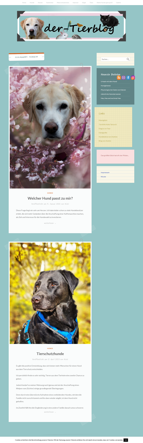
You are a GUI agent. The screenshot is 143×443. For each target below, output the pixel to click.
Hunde (32, 2)
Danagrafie (103, 133)
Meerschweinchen (63, 2)
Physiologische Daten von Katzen (113, 90)
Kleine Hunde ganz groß (104, 2)
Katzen (40, 2)
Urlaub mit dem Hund (109, 81)
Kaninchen (49, 2)
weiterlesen (50, 223)
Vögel (84, 2)
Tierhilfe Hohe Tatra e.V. (108, 124)
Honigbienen (106, 86)
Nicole (103, 177)
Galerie (118, 2)
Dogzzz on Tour (104, 129)
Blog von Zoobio (105, 141)
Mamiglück (103, 120)
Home (24, 2)
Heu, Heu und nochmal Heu (111, 98)
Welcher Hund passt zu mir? (50, 198)
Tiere (91, 2)
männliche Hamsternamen (111, 94)
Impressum (105, 172)
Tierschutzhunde (50, 353)
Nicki (67, 204)
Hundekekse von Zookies (108, 137)
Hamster (75, 2)
